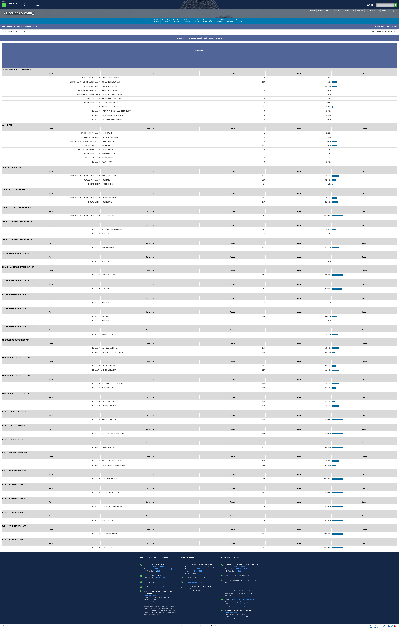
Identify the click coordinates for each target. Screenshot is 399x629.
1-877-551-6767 (241, 569)
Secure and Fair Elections (219, 20)
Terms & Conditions (37, 626)
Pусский (346, 10)
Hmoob (320, 10)
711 (158, 571)
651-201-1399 (199, 569)
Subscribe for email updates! (379, 626)
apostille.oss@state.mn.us (246, 602)
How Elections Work (240, 20)
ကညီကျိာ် (392, 10)
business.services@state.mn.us (241, 600)
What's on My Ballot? (187, 20)
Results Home (380, 26)
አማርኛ (384, 10)
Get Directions (150, 595)
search (370, 5)
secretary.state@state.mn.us (160, 587)
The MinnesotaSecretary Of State (24, 4)
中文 (353, 10)
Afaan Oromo (370, 10)
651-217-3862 (160, 577)
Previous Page (392, 26)
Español (313, 10)
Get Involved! (230, 20)
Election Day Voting (166, 20)
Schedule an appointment (235, 587)
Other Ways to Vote (176, 20)
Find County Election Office (207, 20)
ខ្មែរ (379, 10)
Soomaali (328, 10)
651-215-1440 (158, 567)
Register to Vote (156, 20)
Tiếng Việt (337, 10)
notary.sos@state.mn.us (244, 606)
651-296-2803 (239, 567)
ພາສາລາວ (360, 10)
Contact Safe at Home (193, 582)
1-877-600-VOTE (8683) (162, 569)
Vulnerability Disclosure (377, 627)
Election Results (197, 20)
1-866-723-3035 (200, 571)
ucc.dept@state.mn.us (242, 604)
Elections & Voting (20, 13)
